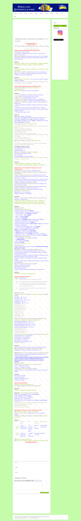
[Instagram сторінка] (60, 32)
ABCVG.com (28, 517)
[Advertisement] (31, 29)
